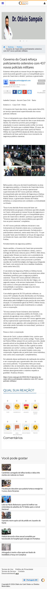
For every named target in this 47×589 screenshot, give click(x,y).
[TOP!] (7, 407)
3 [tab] (27, 41)
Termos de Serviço (9, 571)
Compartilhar (15, 92)
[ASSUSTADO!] (26, 428)
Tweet (19, 92)
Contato (21, 571)
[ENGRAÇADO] (7, 428)
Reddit (29, 92)
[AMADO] (26, 407)
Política (41, 80)
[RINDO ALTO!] (35, 407)
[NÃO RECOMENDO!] (17, 427)
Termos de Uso (7, 569)
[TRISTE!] (35, 428)
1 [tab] (20, 41)
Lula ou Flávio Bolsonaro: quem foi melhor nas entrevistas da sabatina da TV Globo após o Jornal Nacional (21, 507)
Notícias (41, 83)
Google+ (24, 92)
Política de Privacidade (24, 569)
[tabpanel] (23, 25)
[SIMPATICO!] (17, 407)
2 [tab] (23, 41)
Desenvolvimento (9, 573)
